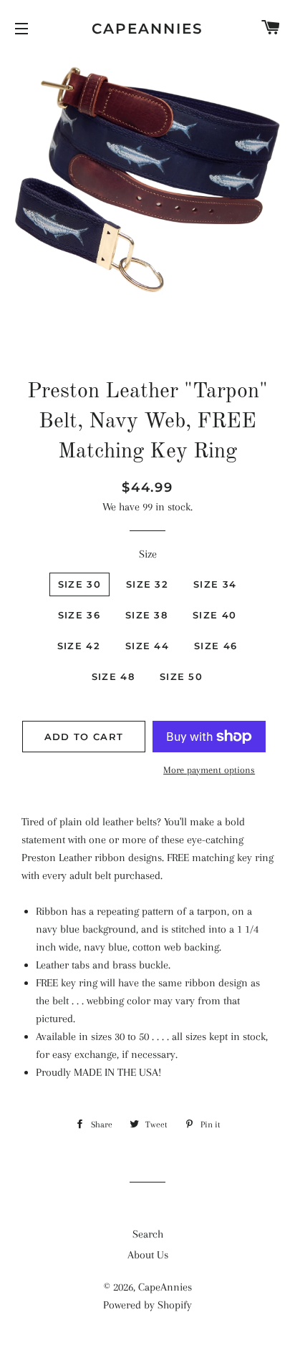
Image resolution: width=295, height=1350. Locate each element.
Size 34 (214, 584)
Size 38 (146, 615)
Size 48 (113, 676)
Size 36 (79, 615)
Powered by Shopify (147, 1304)
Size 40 (214, 615)
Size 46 (215, 645)
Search (147, 1234)
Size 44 (147, 645)
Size (148, 554)
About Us (147, 1254)
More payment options (209, 769)
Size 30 (79, 584)
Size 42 (78, 645)
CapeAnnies (147, 28)
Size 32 (147, 584)
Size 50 (181, 676)
